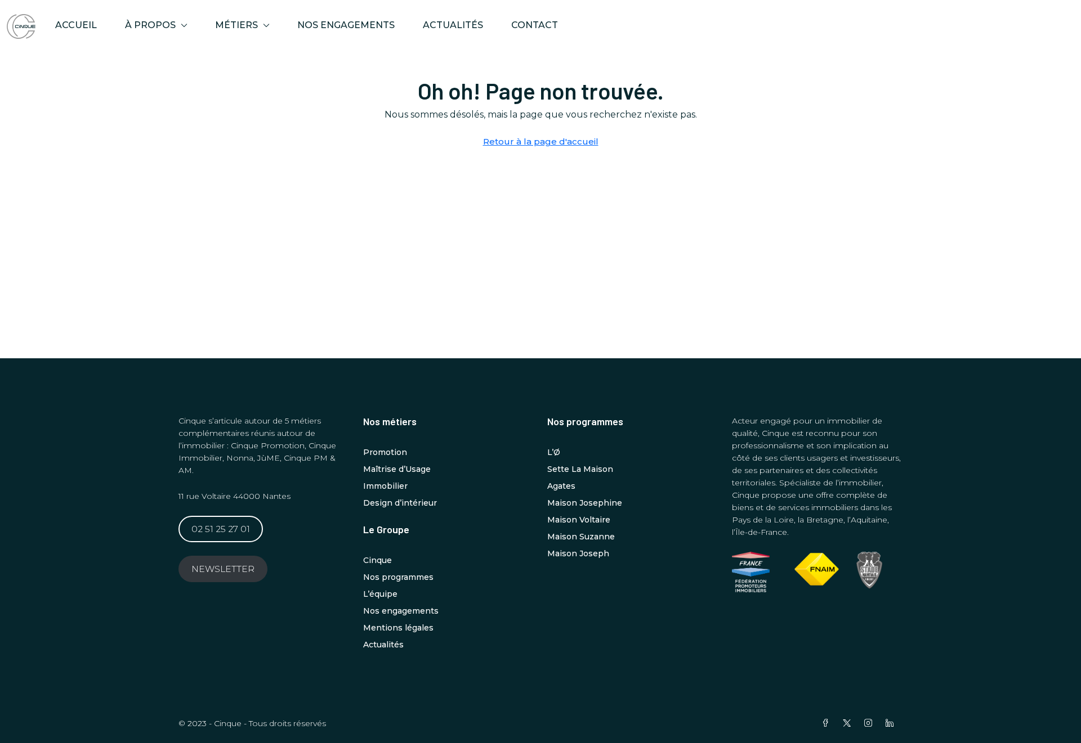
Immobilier (385, 486)
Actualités (453, 25)
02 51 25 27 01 (220, 529)
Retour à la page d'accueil (540, 141)
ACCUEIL (76, 25)
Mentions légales (398, 628)
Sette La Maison (580, 469)
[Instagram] (870, 723)
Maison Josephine (584, 503)
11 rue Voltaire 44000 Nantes (234, 496)
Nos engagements (346, 25)
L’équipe (380, 594)
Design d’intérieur (400, 503)
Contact (534, 25)
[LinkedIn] (892, 723)
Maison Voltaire (578, 520)
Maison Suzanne (581, 537)
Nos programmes (398, 577)
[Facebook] (827, 723)
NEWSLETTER (222, 569)
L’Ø (553, 452)
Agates (561, 486)
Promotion (385, 452)
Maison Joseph (578, 553)
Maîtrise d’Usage (397, 469)
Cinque (377, 560)
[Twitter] (849, 723)
